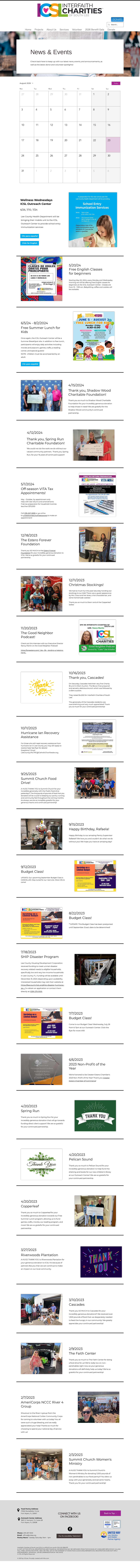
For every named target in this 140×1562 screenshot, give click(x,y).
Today (116, 83)
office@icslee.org (29, 1535)
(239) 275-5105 (36, 991)
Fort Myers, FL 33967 (29, 1513)
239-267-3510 (28, 1533)
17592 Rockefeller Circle (30, 1511)
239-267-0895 (29, 513)
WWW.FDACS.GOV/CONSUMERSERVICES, (81, 1551)
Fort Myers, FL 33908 (29, 1522)
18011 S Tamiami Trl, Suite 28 (32, 1520)
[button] (27, 98)
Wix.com (46, 1558)
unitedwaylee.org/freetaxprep (35, 515)
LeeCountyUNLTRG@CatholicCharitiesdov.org (39, 753)
